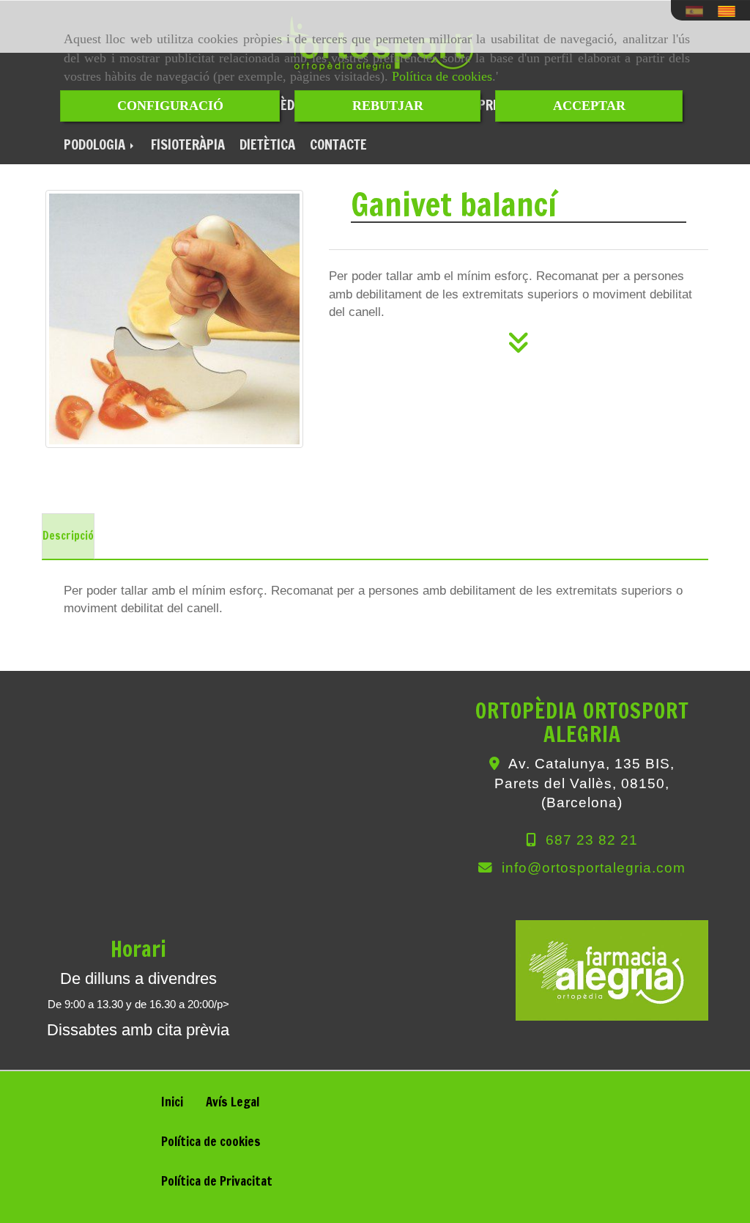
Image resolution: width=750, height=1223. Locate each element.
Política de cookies (442, 76)
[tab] (68, 536)
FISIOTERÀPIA (188, 144)
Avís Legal (232, 1101)
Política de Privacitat (216, 1181)
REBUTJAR (387, 105)
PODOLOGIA (96, 144)
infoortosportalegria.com (594, 867)
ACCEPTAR (589, 105)
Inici (172, 1101)
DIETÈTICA (267, 144)
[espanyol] (698, 11)
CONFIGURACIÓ (170, 105)
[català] (730, 11)
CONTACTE (338, 144)
